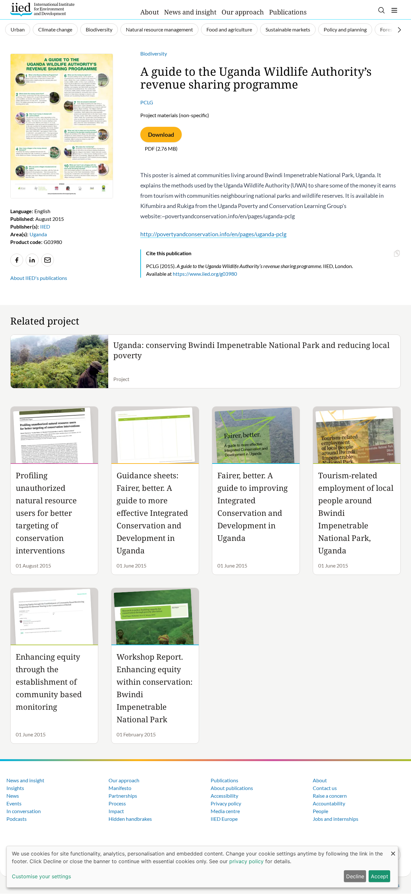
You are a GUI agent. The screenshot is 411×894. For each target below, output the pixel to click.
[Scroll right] (399, 29)
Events (14, 803)
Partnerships (123, 796)
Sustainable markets (288, 29)
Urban (18, 29)
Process (117, 803)
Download (161, 134)
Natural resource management (159, 29)
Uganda (38, 234)
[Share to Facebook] (16, 260)
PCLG (146, 102)
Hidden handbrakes (130, 819)
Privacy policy (226, 803)
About (149, 12)
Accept (379, 876)
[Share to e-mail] (47, 260)
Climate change (55, 29)
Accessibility (224, 796)
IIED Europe (224, 819)
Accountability (329, 803)
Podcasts (16, 819)
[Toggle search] (381, 10)
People (320, 811)
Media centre (225, 811)
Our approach (243, 12)
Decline (355, 876)
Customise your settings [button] (41, 876)
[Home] (42, 10)
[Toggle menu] (394, 10)
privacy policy (246, 861)
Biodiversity (99, 29)
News (12, 796)
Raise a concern (330, 796)
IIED (45, 226)
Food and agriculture (229, 29)
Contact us (325, 788)
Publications (288, 12)
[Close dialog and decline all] (393, 850)
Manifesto (120, 788)
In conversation (23, 811)
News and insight (190, 12)
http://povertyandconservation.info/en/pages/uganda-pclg (213, 234)
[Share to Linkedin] (32, 260)
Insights (15, 788)
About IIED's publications (38, 278)
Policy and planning (345, 29)
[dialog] (202, 867)
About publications (232, 788)
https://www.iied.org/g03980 (205, 274)
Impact (116, 811)
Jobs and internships (335, 819)
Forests (388, 29)
